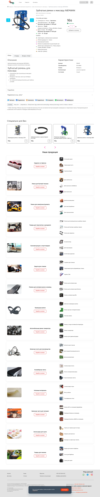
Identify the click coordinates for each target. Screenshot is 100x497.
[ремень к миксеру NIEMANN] (20, 20)
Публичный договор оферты (73, 488)
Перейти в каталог (40, 166)
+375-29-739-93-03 (60, 473)
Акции (24, 473)
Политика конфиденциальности (74, 490)
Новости (27, 2)
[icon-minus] (68, 26)
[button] (50, 90)
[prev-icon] (8, 20)
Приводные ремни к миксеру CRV (17, 137)
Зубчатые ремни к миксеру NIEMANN (87, 137)
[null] (11, 100)
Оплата (25, 476)
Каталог (9, 473)
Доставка (9, 476)
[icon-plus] (75, 26)
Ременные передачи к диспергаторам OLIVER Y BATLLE (62, 137)
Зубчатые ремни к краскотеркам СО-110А (39, 137)
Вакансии (42, 473)
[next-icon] (32, 20)
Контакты (35, 2)
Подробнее (35, 490)
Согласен (64, 490)
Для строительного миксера (43, 13)
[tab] (9, 55)
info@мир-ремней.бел (61, 476)
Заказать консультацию (45, 476)
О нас (20, 2)
